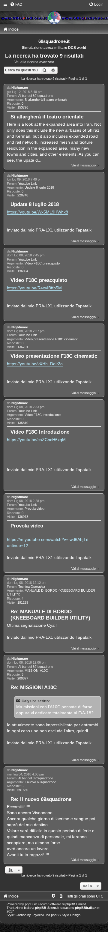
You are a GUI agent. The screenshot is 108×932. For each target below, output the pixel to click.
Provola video (34, 508)
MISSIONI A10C (36, 670)
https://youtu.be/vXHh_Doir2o (35, 363)
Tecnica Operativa (31, 586)
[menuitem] (16, 4)
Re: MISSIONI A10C (33, 687)
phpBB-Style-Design (65, 915)
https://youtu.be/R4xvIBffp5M (34, 287)
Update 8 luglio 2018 (39, 187)
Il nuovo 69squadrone (40, 782)
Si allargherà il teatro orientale (46, 99)
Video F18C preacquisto (42, 263)
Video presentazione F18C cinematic (51, 339)
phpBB (29, 904)
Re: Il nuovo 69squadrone (40, 799)
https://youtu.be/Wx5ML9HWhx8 (37, 212)
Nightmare (19, 87)
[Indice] (54, 13)
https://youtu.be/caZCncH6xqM (36, 439)
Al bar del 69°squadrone (35, 95)
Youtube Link (27, 183)
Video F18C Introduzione (43, 415)
